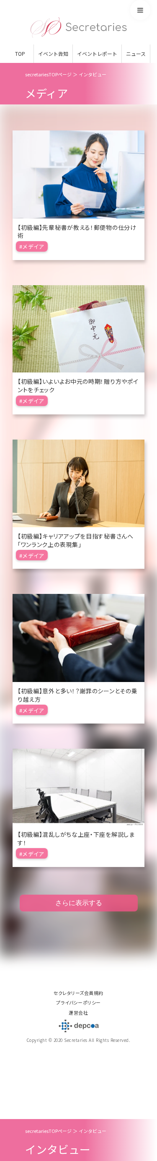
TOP (20, 53)
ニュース (136, 53)
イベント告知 (53, 53)
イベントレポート (97, 53)
